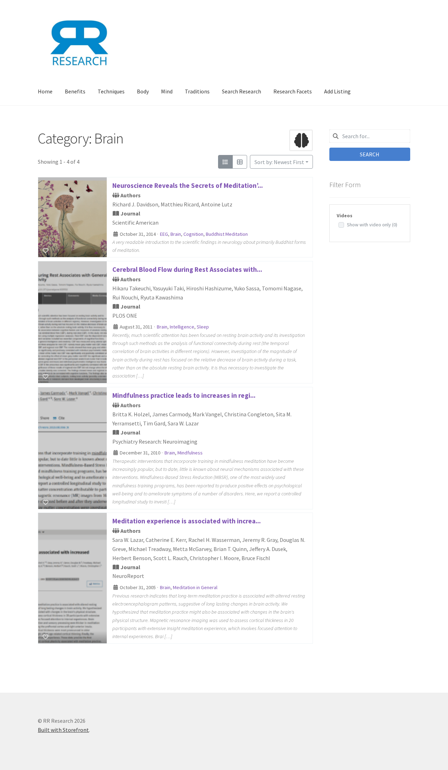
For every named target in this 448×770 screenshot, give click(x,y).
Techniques (111, 91)
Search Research (241, 91)
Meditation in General (195, 588)
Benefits (75, 91)
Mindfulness (190, 453)
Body (143, 91)
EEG (164, 234)
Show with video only (372, 224)
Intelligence (182, 327)
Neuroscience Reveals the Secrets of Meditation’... (187, 185)
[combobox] (369, 136)
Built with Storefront (63, 729)
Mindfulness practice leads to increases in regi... (183, 395)
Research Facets (292, 91)
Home (45, 91)
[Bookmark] (45, 250)
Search (369, 154)
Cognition (193, 234)
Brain (175, 234)
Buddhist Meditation (227, 234)
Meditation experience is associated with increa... (186, 521)
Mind (167, 91)
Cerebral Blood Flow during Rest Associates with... (187, 269)
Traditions (197, 91)
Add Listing (337, 91)
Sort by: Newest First (279, 161)
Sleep (203, 327)
